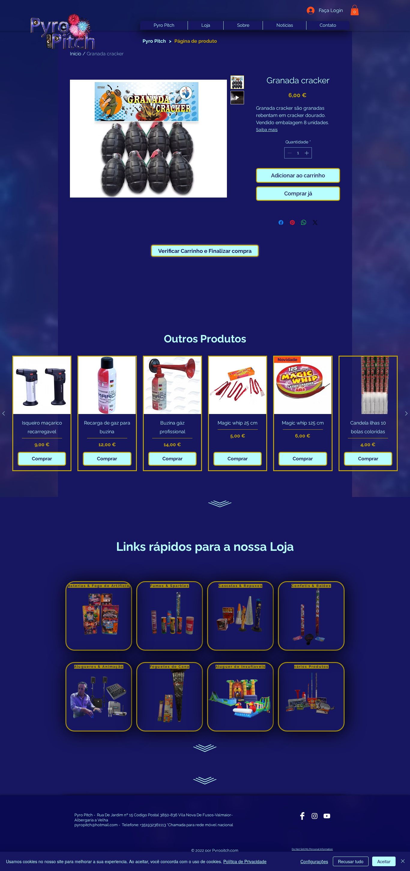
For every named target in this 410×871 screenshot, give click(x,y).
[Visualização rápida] (42, 385)
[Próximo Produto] (406, 413)
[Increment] (307, 153)
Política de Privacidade (245, 861)
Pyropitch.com (225, 850)
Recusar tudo (350, 861)
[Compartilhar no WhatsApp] (303, 222)
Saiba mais (267, 129)
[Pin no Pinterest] (292, 222)
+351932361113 (153, 825)
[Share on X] (315, 222)
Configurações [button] (314, 861)
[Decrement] (289, 153)
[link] (354, 10)
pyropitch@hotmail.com (96, 825)
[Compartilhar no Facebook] (281, 222)
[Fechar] (402, 861)
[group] (205, 413)
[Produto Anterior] (3, 413)
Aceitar (383, 861)
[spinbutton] (298, 153)
